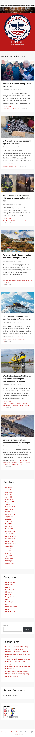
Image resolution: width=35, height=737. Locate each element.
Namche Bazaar (21, 280)
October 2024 (9, 541)
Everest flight (6, 462)
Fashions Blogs (10, 589)
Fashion (7, 587)
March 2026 (9, 499)
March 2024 (9, 558)
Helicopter (5, 280)
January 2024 (9, 563)
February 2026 (10, 502)
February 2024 (10, 560)
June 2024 (8, 551)
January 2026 (9, 504)
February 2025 (10, 531)
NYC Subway (14, 220)
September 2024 (10, 543)
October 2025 (9, 511)
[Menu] (3, 2)
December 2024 (10, 536)
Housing (8, 594)
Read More (7, 106)
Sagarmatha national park (11, 464)
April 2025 (8, 526)
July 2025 (8, 519)
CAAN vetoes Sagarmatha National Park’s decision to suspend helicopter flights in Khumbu (17, 379)
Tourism (9, 282)
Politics (7, 604)
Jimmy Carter (6, 108)
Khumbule (6, 89)
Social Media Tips (11, 606)
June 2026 (8, 492)
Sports (7, 609)
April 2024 (8, 556)
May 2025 (8, 524)
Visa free (21, 339)
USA (16, 166)
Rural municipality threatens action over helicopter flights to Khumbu (17, 256)
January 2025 (9, 534)
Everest (5, 403)
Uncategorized (10, 611)
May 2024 (8, 553)
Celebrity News (10, 582)
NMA (21, 405)
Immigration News (11, 597)
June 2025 (8, 521)
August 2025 (9, 516)
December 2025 (10, 507)
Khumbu (12, 280)
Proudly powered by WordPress (10, 732)
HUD (11, 166)
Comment (24, 108)
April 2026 (8, 497)
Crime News (6, 220)
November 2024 (10, 538)
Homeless (5, 166)
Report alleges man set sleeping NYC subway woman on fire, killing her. (16, 198)
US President (15, 108)
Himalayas (8, 592)
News (7, 599)
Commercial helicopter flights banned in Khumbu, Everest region (16, 441)
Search (5, 625)
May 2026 (8, 494)
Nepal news (15, 405)
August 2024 (9, 546)
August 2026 (9, 487)
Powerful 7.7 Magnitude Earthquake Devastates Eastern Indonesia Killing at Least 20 (17, 654)
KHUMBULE (17, 42)
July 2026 (8, 489)
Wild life (23, 464)
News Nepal (9, 602)
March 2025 (9, 529)
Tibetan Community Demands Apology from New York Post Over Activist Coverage (17, 661)
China (4, 339)
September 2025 (10, 514)
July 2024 (8, 548)
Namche (25, 403)
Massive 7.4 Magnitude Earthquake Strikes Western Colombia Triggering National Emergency (17, 674)
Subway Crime (24, 220)
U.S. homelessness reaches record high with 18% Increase (17, 142)
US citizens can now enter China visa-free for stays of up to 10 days (17, 317)
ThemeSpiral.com (17, 734)
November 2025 (10, 509)
